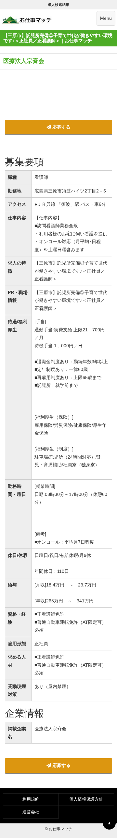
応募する (61, 126)
